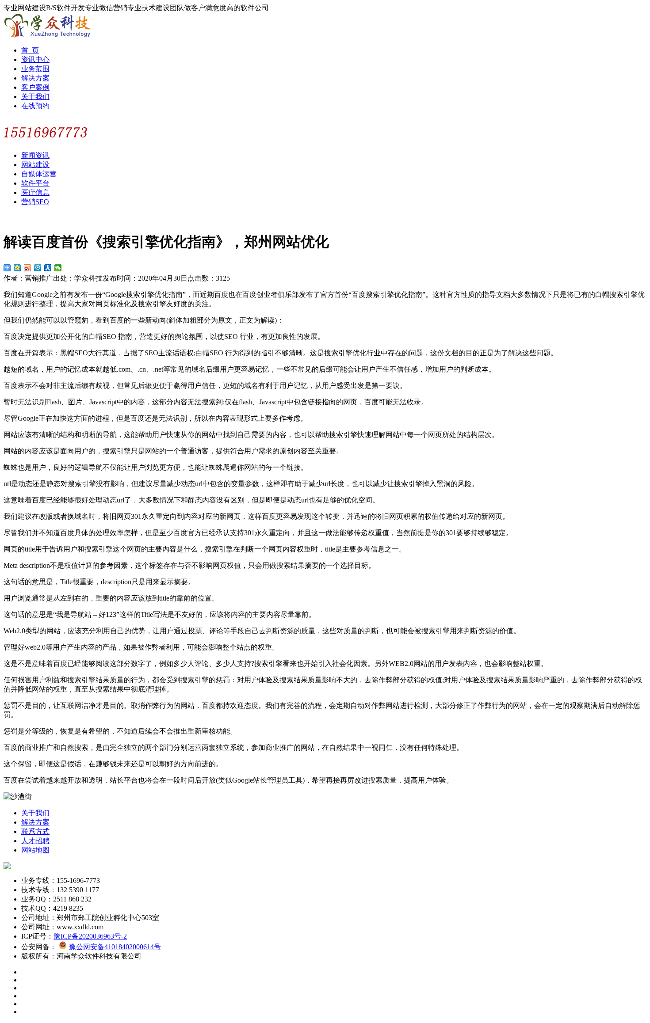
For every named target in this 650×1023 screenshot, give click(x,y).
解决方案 (35, 78)
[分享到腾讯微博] (38, 267)
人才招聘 (35, 840)
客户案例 (35, 87)
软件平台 (35, 183)
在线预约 (35, 106)
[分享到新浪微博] (27, 267)
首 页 (30, 50)
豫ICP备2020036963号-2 (90, 936)
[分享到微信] (58, 267)
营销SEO (35, 201)
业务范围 (35, 68)
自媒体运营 (39, 174)
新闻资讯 (35, 155)
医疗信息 (35, 192)
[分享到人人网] (48, 267)
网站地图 (35, 850)
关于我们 (35, 96)
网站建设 (35, 164)
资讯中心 (35, 59)
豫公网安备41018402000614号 (115, 947)
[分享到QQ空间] (17, 267)
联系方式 (35, 831)
